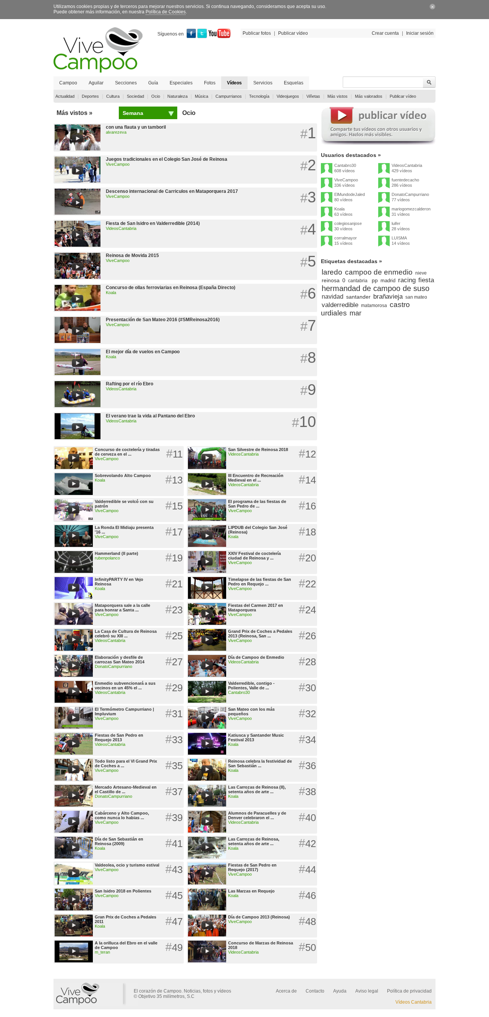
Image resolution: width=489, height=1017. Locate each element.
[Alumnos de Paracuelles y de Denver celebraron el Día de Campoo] (207, 831)
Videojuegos (288, 96)
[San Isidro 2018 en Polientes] (74, 909)
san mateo (416, 297)
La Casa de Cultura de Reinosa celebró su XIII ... (126, 633)
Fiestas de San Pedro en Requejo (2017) (252, 867)
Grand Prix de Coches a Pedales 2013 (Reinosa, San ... (260, 633)
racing (407, 280)
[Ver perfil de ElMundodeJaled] (326, 198)
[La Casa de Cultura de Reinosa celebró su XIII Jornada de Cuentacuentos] (74, 649)
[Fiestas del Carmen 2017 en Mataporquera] (207, 623)
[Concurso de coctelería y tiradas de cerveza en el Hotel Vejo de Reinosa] (74, 467)
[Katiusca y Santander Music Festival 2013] (207, 753)
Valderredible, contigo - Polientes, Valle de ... (251, 685)
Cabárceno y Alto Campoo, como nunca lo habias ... (122, 815)
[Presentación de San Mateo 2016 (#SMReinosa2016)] (77, 341)
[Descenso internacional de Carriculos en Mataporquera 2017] (77, 213)
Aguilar (96, 83)
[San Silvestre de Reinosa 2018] (207, 467)
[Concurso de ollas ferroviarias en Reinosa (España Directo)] (77, 309)
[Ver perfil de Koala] (326, 212)
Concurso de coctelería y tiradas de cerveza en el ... (127, 451)
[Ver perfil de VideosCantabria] (384, 169)
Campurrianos (228, 96)
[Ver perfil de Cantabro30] (326, 169)
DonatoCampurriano (113, 666)
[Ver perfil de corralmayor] (326, 241)
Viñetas (313, 96)
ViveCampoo (118, 164)
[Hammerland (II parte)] (74, 571)
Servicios (262, 83)
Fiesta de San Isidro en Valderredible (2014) (153, 223)
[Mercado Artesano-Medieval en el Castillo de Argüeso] (74, 805)
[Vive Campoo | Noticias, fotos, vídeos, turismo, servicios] (97, 71)
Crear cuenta (385, 33)
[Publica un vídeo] (378, 143)
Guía (153, 83)
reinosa (331, 280)
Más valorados (368, 96)
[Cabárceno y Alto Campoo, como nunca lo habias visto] (74, 831)
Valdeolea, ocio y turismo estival (127, 865)
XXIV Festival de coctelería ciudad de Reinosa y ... (254, 555)
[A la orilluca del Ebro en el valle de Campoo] (74, 961)
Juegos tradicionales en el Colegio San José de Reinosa (166, 159)
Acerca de (286, 991)
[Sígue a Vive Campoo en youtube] (219, 36)
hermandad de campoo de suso (375, 288)
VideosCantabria (121, 228)
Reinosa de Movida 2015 (132, 255)
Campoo (68, 83)
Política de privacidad (409, 991)
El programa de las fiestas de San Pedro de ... (257, 503)
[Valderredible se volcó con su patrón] (74, 519)
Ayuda (340, 991)
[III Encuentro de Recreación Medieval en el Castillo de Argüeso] (207, 493)
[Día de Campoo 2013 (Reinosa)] (207, 935)
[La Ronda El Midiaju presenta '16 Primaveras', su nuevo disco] (74, 545)
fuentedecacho (405, 180)
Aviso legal (366, 991)
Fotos (209, 83)
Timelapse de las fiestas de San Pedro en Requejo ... (259, 581)
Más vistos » (74, 113)
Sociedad (135, 96)
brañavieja (388, 296)
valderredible (340, 305)
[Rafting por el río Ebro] (77, 405)
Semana (133, 113)
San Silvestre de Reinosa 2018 (258, 449)
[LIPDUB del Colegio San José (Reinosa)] (207, 545)
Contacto (315, 991)
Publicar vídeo (293, 33)
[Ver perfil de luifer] (384, 227)
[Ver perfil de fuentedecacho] (384, 183)
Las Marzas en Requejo (251, 891)
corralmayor (345, 238)
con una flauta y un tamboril (136, 127)
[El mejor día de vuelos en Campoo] (77, 373)
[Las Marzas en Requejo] (207, 909)
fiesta (426, 280)
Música (201, 96)
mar (355, 313)
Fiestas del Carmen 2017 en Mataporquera (255, 607)
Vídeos (234, 83)
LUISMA (399, 238)
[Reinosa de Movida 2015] (77, 277)
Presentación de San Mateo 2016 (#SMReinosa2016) (163, 319)
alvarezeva (116, 132)
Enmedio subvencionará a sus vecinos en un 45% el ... (125, 685)
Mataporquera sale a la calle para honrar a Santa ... (122, 607)
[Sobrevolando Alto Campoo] (74, 493)
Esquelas (293, 83)
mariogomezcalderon (411, 209)
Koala (111, 292)
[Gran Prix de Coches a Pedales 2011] (74, 935)
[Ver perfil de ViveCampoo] (326, 183)
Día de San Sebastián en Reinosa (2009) (119, 841)
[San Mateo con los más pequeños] (207, 727)
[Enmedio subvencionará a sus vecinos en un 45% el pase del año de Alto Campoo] (74, 701)
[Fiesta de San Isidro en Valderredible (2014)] (77, 245)
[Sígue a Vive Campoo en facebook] (191, 36)
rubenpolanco (107, 558)
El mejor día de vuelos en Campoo (143, 351)
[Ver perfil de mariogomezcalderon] (384, 212)
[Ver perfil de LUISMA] (384, 241)
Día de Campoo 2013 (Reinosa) (259, 917)
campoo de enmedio (379, 272)
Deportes (90, 96)
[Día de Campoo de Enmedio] (207, 675)
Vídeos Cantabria (413, 1002)
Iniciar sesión (420, 33)
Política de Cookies (166, 12)
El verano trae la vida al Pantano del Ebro (150, 416)
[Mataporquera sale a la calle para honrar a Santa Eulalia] (74, 623)
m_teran (102, 952)
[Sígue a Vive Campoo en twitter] (202, 36)
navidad (332, 296)
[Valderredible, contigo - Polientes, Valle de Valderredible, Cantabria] (207, 701)
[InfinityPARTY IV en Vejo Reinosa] (74, 597)
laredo (332, 272)
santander (358, 297)
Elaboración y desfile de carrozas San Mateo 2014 (119, 659)
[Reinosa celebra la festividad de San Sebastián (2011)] (207, 779)
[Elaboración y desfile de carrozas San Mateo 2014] (74, 675)
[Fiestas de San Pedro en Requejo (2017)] (207, 883)
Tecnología (259, 96)
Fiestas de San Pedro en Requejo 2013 (119, 737)
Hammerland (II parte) (116, 553)
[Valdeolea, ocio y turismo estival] (74, 883)
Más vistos (337, 96)
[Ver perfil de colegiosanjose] (326, 227)
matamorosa (374, 305)
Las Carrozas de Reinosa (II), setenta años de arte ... (257, 789)
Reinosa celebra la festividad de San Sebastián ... (260, 763)
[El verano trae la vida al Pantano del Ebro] (77, 437)
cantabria (358, 280)
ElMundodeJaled (349, 194)
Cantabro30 (239, 692)
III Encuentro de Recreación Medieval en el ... (255, 477)
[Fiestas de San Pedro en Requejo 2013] (74, 753)
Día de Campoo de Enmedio (256, 657)
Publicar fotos (257, 33)
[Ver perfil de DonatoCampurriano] (384, 198)
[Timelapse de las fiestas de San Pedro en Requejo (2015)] (207, 597)
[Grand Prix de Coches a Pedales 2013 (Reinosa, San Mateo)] (207, 649)
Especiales (181, 83)
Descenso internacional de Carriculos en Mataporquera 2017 (172, 191)
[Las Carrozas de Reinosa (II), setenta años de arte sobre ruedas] (207, 805)
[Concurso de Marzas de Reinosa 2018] (207, 961)
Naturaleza (177, 96)
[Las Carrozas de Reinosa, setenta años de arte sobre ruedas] (207, 857)
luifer (396, 223)
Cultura (113, 96)
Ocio (155, 96)
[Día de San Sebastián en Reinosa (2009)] (74, 857)
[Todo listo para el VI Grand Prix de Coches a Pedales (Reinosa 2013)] (74, 779)
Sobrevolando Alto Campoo (123, 475)
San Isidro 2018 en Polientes (123, 891)
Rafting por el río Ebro (129, 383)
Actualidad (64, 96)
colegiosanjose (348, 223)
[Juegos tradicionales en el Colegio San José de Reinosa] (77, 181)
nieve (421, 273)
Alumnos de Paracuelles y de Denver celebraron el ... (257, 815)
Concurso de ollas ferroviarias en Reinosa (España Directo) (170, 287)
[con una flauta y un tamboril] (77, 149)
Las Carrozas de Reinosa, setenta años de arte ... (253, 841)
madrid (388, 280)
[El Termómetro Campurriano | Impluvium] (74, 727)
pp (375, 280)
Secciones (126, 83)
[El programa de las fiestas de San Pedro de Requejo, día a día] (207, 519)
